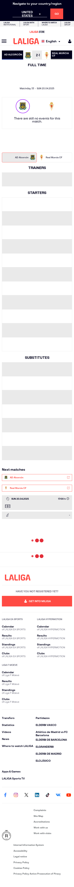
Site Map (38, 816)
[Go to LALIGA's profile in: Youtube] (68, 795)
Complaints (40, 810)
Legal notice (20, 856)
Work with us (41, 827)
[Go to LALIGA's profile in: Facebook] (5, 795)
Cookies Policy (21, 868)
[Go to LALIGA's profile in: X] (26, 795)
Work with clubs (42, 833)
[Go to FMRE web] (17, 835)
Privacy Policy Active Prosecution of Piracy (37, 873)
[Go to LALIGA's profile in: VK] (58, 795)
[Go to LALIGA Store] (37, 31)
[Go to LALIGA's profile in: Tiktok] (47, 795)
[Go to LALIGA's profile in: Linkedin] (37, 795)
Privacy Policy (21, 862)
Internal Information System (28, 845)
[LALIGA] (26, 41)
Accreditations (42, 821)
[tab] (19, 157)
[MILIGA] (68, 41)
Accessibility (20, 851)
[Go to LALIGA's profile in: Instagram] (16, 795)
